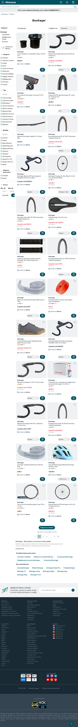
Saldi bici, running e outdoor (11, 615)
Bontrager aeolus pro (53, 568)
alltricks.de (59, 634)
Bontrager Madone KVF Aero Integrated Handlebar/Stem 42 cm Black (60, 342)
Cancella (5, 195)
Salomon (4, 632)
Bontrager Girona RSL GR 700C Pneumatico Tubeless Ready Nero (61, 424)
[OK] (73, 590)
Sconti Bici (56, 615)
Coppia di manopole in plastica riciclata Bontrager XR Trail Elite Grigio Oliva (28, 259)
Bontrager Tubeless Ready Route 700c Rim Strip (30, 465)
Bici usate (30, 663)
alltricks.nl (59, 638)
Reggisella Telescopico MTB (36, 636)
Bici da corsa (31, 627)
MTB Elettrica (31, 638)
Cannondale (6, 661)
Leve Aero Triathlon (24, 557)
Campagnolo (6, 650)
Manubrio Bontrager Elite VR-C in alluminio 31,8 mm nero (30, 424)
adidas (4, 657)
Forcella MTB (31, 644)
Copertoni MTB (32, 648)
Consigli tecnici (32, 611)
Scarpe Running (32, 661)
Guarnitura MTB (32, 632)
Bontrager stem (22, 575)
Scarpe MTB (31, 634)
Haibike (4, 625)
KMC (3, 640)
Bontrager (3, 32)
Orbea (4, 659)
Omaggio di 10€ (7, 607)
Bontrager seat (62, 571)
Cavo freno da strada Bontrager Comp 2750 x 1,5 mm (31, 505)
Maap (3, 638)
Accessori (5, 41)
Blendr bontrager (37, 568)
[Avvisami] (73, 398)
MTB (28, 625)
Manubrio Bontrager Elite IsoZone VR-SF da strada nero (61, 54)
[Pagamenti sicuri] (29, 677)
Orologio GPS (31, 655)
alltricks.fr (59, 627)
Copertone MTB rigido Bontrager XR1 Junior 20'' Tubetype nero (62, 96)
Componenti (6, 34)
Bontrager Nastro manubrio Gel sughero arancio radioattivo (60, 300)
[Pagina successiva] (58, 536)
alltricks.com (60, 630)
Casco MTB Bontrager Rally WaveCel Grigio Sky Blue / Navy (61, 465)
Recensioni (5, 605)
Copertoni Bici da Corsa (35, 653)
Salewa (4, 655)
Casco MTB (31, 642)
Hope (3, 644)
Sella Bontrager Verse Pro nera (58, 217)
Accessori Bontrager (51, 560)
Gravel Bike (31, 659)
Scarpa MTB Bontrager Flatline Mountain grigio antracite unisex (29, 342)
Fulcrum (4, 648)
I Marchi (12, 14)
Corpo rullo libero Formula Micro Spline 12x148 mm (31, 54)
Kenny (4, 642)
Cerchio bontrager (23, 568)
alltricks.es (59, 632)
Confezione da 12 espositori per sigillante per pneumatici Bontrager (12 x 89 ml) (62, 383)
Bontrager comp (34, 571)
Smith (3, 630)
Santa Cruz (5, 627)
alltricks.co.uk (60, 625)
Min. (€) (3, 188)
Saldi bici (56, 611)
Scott (3, 665)
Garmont (4, 646)
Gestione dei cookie (59, 609)
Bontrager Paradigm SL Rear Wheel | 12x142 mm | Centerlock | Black (62, 177)
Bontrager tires (36, 575)
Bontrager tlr (21, 571)
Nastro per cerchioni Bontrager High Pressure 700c (30, 300)
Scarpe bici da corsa (34, 657)
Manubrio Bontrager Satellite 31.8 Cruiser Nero (29, 137)
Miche (4, 636)
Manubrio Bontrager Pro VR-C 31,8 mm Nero (30, 382)
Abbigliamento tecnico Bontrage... (29, 560)
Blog (54, 605)
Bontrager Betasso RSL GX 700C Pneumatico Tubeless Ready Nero (62, 259)
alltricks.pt (59, 636)
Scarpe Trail (31, 630)
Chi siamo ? (5, 603)
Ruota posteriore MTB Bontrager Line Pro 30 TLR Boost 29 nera (62, 505)
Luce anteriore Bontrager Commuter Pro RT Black (30, 96)
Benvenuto (4, 14)
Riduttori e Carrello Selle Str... (44, 557)
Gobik (3, 634)
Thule (3, 663)
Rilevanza (64, 28)
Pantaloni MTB (32, 646)
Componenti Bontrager (65, 557)
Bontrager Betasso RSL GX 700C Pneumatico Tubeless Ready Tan (62, 137)
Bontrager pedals (48, 571)
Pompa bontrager (69, 568)
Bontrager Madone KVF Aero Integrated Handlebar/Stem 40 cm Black (29, 177)
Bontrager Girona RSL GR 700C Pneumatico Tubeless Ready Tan (30, 218)
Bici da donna (31, 640)
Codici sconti (57, 613)
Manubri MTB (31, 650)
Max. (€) (10, 188)
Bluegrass (5, 653)
